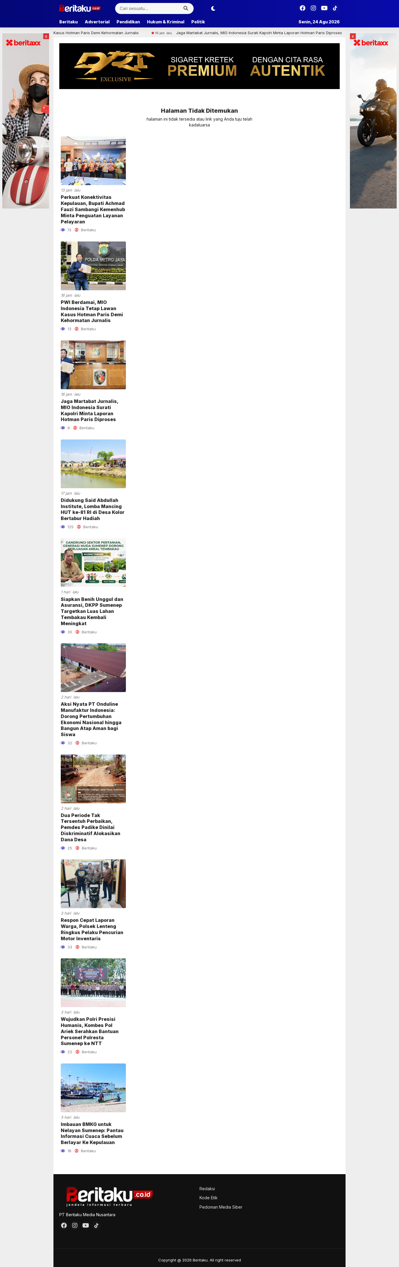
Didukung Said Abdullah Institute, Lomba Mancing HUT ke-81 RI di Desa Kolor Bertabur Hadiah (92, 509)
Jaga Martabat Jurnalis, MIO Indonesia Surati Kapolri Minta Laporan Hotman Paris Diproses (218, 32)
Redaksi (207, 1188)
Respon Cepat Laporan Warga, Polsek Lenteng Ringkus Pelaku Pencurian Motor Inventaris (92, 929)
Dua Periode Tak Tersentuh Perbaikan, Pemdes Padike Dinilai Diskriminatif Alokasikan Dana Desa (90, 827)
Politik (198, 21)
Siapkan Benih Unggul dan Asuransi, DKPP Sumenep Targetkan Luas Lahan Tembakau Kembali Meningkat (92, 611)
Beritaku (68, 21)
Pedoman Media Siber (221, 1207)
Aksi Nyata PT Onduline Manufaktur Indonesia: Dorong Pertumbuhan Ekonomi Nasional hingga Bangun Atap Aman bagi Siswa (91, 719)
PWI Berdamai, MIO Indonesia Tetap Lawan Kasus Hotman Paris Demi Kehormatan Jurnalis (92, 311)
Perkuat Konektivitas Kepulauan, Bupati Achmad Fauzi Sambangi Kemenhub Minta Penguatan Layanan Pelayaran (93, 209)
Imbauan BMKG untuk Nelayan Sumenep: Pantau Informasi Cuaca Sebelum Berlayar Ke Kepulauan (92, 1133)
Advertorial (97, 21)
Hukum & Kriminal (165, 21)
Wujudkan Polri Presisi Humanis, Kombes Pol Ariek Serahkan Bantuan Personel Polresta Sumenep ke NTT (90, 1031)
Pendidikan (128, 21)
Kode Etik (209, 1197)
